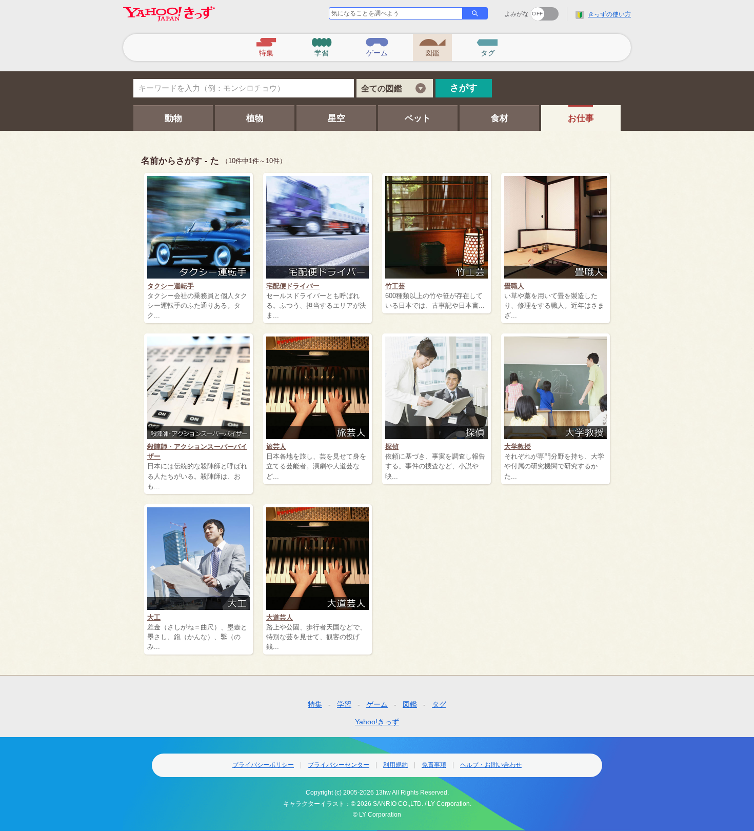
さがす (464, 88)
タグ (439, 704)
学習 (344, 704)
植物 (255, 118)
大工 (154, 617)
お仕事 (581, 118)
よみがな (516, 13)
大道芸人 (279, 617)
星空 (336, 118)
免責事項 (434, 764)
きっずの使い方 (609, 14)
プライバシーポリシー (263, 764)
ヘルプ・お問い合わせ (491, 764)
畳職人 (514, 286)
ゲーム (377, 704)
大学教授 (517, 446)
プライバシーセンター (338, 764)
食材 (499, 118)
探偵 (392, 446)
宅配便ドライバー (293, 286)
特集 (315, 704)
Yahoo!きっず (377, 722)
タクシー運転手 (170, 286)
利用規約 (395, 764)
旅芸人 (276, 446)
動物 (173, 118)
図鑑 (410, 704)
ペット (418, 118)
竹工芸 (395, 286)
